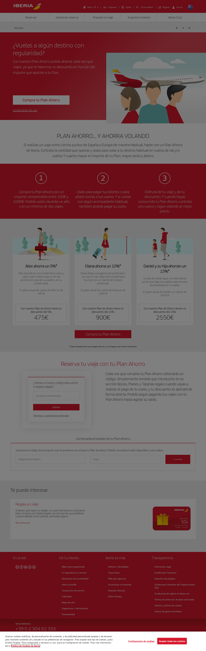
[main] (103, 641)
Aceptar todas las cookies (172, 640)
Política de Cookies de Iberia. (25, 645)
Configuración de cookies (141, 640)
